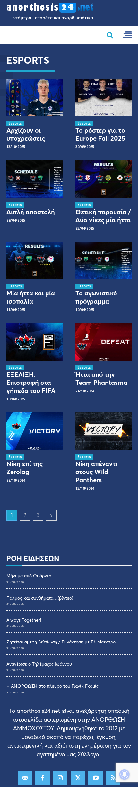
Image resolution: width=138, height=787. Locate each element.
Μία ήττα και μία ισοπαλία (30, 297)
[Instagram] (60, 778)
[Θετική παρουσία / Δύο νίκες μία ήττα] (103, 179)
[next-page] (51, 515)
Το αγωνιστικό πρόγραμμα (96, 297)
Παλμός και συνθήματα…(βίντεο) (39, 598)
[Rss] (113, 778)
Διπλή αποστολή (30, 211)
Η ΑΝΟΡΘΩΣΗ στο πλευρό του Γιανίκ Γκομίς (52, 686)
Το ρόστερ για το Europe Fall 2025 (100, 134)
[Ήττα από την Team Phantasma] (103, 342)
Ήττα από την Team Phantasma (101, 378)
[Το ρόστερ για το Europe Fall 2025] (103, 97)
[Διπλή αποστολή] (34, 179)
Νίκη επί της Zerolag (24, 467)
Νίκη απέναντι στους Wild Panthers (96, 471)
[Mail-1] (25, 778)
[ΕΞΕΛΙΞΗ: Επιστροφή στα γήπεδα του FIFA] (34, 342)
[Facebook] (42, 778)
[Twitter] (78, 778)
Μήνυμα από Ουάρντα (28, 576)
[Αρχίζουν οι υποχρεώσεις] (34, 97)
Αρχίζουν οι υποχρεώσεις (25, 134)
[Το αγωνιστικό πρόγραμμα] (103, 260)
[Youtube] (95, 778)
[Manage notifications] (124, 774)
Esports (15, 123)
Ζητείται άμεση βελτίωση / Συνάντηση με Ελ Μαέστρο (61, 642)
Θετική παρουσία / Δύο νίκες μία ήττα (103, 215)
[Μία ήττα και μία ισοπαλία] (34, 260)
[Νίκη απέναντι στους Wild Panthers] (103, 431)
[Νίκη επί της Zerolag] (34, 431)
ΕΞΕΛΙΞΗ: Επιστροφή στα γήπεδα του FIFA (31, 382)
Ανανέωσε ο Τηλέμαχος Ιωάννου (39, 664)
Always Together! (23, 620)
